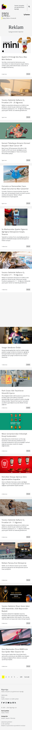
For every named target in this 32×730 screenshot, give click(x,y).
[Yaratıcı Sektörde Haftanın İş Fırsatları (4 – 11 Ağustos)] (16, 507)
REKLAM (28, 74)
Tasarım (8, 718)
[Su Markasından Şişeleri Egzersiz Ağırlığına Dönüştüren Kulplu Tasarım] (16, 217)
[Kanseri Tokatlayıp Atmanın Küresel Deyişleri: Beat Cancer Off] (16, 131)
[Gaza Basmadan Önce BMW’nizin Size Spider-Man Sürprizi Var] (16, 637)
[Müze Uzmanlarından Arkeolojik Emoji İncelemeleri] (16, 421)
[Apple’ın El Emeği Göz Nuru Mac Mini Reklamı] (16, 44)
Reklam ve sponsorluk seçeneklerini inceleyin (13, 725)
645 (21, 677)
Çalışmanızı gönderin (6, 722)
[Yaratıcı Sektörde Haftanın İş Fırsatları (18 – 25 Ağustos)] (16, 88)
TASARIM (28, 364)
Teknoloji (13, 718)
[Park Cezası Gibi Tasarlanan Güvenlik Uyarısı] (16, 378)
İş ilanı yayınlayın (5, 724)
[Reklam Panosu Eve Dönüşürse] (16, 551)
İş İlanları (27, 14)
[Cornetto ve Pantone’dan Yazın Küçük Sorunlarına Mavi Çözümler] (16, 174)
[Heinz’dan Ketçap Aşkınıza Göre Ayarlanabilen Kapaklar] (16, 464)
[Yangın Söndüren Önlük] (16, 335)
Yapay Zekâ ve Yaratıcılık (9, 18)
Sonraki (26, 677)
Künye (3, 697)
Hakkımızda (4, 695)
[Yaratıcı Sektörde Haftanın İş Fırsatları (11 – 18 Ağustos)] (16, 260)
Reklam (3, 718)
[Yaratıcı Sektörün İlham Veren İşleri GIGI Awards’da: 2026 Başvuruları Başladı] (16, 594)
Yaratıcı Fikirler (5, 712)
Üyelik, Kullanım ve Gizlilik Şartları (10, 699)
